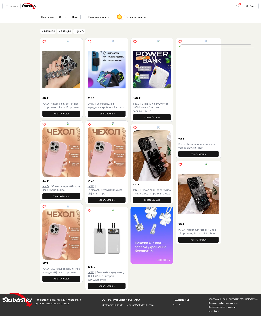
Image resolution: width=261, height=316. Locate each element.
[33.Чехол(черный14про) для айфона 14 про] (61, 152)
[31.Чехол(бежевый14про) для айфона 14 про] (107, 152)
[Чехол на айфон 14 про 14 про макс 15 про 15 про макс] (61, 69)
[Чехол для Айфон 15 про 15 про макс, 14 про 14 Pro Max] (198, 194)
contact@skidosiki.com (140, 305)
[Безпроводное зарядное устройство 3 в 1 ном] (107, 69)
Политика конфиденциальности (223, 303)
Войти (253, 6)
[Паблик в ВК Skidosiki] (174, 305)
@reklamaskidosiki (112, 305)
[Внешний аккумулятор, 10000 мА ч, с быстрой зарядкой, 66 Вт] (107, 238)
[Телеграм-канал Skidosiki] (180, 305)
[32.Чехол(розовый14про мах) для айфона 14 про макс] (61, 234)
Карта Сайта (213, 311)
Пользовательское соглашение (222, 307)
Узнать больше (61, 113)
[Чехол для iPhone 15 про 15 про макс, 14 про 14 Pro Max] (152, 155)
